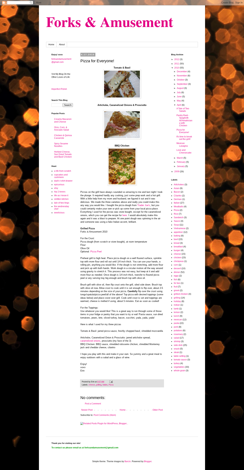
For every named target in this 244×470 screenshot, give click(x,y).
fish (175, 279)
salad (176, 338)
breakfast (178, 246)
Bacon (177, 192)
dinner (177, 272)
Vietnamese (179, 228)
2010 (177, 68)
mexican (178, 319)
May (179, 100)
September (182, 84)
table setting (180, 356)
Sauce (177, 221)
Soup (176, 225)
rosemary (178, 334)
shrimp (177, 341)
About (62, 44)
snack (177, 348)
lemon (177, 312)
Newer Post (87, 410)
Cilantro (177, 195)
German (178, 199)
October (181, 80)
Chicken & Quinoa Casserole (63, 136)
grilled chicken (181, 294)
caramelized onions (90, 340)
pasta (176, 323)
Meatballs (178, 206)
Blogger (147, 461)
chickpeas (179, 261)
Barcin (128, 461)
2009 (177, 171)
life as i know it (61, 195)
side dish (178, 345)
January (181, 166)
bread (177, 243)
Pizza (111, 385)
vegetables (179, 367)
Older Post (158, 410)
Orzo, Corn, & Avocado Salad (61, 128)
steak (176, 352)
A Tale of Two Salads (182, 109)
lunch (176, 316)
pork (176, 327)
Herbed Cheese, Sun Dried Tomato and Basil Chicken (63, 154)
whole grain (179, 370)
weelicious (59, 212)
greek (176, 290)
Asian (176, 188)
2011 (177, 63)
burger (177, 250)
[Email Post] (111, 382)
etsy (56, 188)
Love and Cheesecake (183, 151)
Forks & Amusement (109, 21)
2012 (177, 59)
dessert (177, 268)
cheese (92, 385)
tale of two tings (61, 203)
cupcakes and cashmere (61, 175)
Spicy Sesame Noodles (61, 144)
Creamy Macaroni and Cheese (62, 120)
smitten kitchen (61, 199)
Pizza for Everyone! (182, 131)
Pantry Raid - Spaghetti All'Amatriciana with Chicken (184, 120)
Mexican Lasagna (182, 144)
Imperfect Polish (59, 89)
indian (177, 305)
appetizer (178, 232)
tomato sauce (180, 359)
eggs (176, 276)
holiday (177, 301)
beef (176, 239)
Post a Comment (93, 403)
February (181, 162)
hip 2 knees (59, 191)
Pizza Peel (96, 251)
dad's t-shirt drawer (63, 181)
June (179, 96)
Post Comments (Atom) (105, 415)
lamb (176, 308)
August (180, 88)
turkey (177, 363)
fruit (175, 286)
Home (51, 44)
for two (177, 283)
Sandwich (178, 217)
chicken (177, 257)
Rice (176, 214)
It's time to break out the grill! (184, 137)
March (180, 158)
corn (176, 265)
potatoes (178, 330)
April (179, 105)
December (182, 71)
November (182, 75)
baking (177, 235)
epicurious (59, 184)
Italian (105, 385)
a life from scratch (62, 171)
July (179, 92)
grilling (98, 385)
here (124, 215)
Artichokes (179, 184)
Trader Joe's (143, 205)
